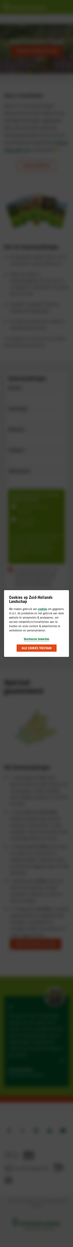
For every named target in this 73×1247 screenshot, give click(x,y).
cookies (42, 609)
